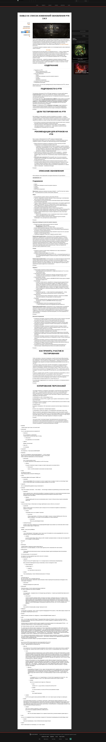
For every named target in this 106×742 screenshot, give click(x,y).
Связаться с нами (45, 736)
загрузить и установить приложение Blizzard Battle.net (52, 361)
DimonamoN (23, 429)
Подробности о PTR (38, 70)
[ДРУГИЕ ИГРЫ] (62, 4)
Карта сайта (61, 736)
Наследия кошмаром (64, 44)
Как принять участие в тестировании (41, 81)
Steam (36, 0)
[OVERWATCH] (43, 4)
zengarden (23, 484)
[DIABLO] (37, 4)
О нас (56, 736)
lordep (22, 470)
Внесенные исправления (41, 79)
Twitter (34, 0)
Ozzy (29, 24)
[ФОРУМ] (69, 4)
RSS (28, 0)
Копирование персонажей (39, 82)
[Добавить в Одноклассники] (27, 32)
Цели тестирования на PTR (41, 71)
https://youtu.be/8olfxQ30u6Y (34, 450)
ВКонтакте (30, 0)
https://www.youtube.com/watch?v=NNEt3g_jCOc (30, 473)
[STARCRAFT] (56, 4)
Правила (52, 736)
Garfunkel (23, 487)
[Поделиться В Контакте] (22, 32)
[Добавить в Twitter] (24, 32)
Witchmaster (23, 544)
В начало (34, 109)
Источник (48, 49)
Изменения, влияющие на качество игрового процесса (47, 76)
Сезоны (37, 77)
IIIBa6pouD (23, 608)
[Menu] (76, 1)
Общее (35, 184)
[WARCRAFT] (50, 4)
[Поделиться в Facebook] (25, 32)
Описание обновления (39, 73)
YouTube (32, 0)
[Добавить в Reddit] (29, 32)
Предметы (38, 78)
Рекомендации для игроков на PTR (43, 72)
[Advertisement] (53, 9)
